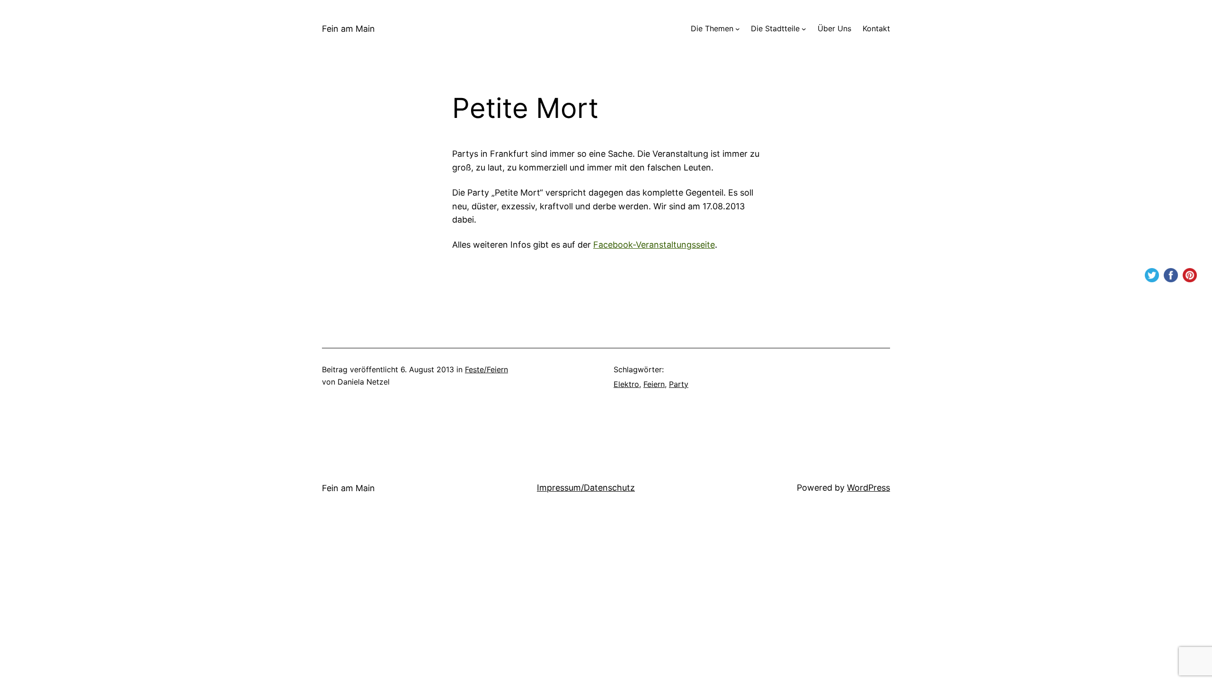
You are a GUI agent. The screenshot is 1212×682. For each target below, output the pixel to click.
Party (678, 384)
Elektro (626, 384)
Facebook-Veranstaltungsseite (654, 245)
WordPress (868, 488)
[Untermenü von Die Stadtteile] (804, 29)
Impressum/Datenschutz (586, 488)
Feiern (654, 384)
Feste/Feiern (486, 369)
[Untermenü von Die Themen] (737, 29)
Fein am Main (348, 29)
